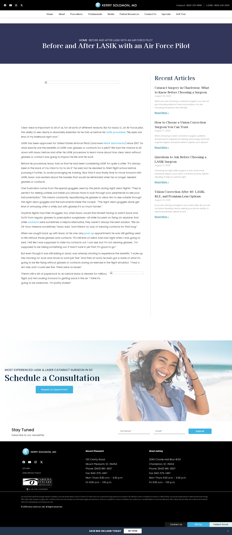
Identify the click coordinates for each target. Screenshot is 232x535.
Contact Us (150, 14)
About (61, 14)
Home (50, 14)
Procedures (76, 14)
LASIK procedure (116, 132)
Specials (166, 14)
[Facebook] (5, 5)
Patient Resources (129, 14)
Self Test (181, 14)
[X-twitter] (21, 5)
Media (111, 14)
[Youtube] (10, 5)
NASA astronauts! (114, 143)
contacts (33, 222)
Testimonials (95, 14)
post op (89, 233)
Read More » (162, 112)
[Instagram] (16, 5)
